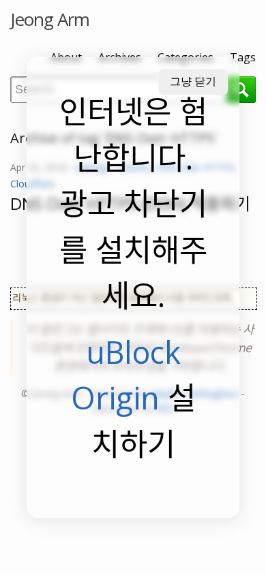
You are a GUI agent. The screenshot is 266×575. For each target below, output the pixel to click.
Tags (243, 57)
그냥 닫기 (193, 81)
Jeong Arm (49, 19)
